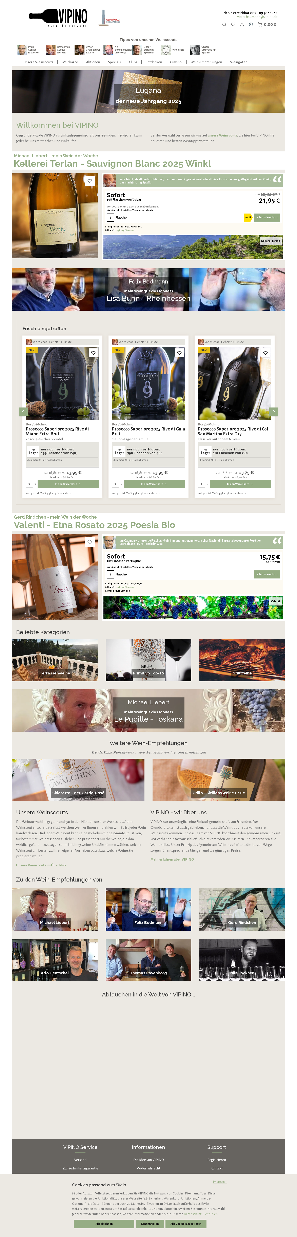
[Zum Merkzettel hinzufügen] (90, 181)
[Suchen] (224, 24)
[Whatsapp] (251, 24)
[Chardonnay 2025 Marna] (234, 383)
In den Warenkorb (267, 217)
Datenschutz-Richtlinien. (201, 1214)
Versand (80, 1160)
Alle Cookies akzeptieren (186, 1223)
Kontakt (217, 1168)
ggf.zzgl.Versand (125, 230)
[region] (148, 412)
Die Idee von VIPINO (148, 1160)
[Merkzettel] (233, 24)
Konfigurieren (150, 1223)
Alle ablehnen (104, 1223)
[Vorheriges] (23, 411)
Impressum (220, 1181)
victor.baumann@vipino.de (257, 17)
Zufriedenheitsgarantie (80, 1168)
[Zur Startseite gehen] (57, 18)
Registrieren (216, 1160)
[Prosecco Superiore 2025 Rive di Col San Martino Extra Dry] (148, 383)
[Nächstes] (273, 411)
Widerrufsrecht (148, 1168)
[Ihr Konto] (242, 24)
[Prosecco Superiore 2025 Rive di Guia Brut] (62, 383)
